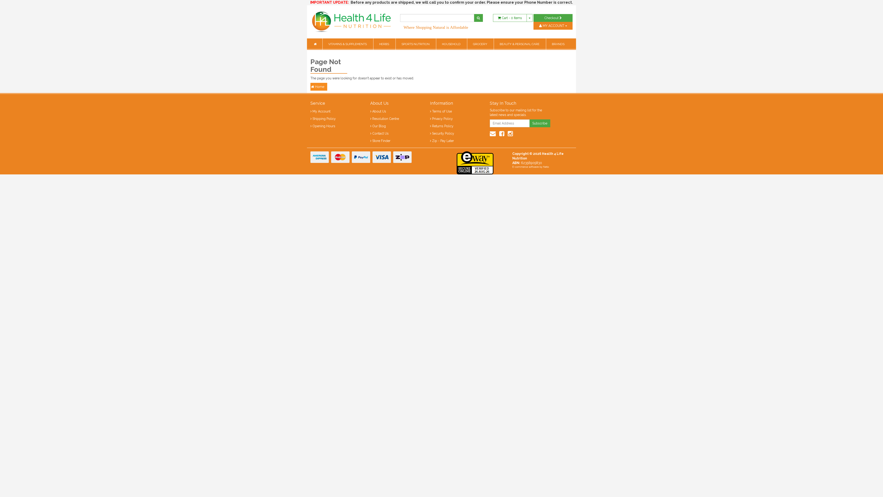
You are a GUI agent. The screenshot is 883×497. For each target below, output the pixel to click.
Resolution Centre (385, 119)
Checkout (551, 18)
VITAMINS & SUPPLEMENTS (347, 44)
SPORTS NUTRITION (415, 44)
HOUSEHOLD (451, 44)
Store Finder (381, 141)
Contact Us (380, 133)
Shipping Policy (324, 119)
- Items (512, 18)
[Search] (478, 18)
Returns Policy (442, 126)
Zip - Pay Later (443, 141)
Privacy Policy (442, 119)
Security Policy (443, 133)
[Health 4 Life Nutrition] (351, 19)
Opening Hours (323, 126)
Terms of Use (442, 111)
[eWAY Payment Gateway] (475, 162)
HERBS (384, 44)
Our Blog (379, 126)
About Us (379, 111)
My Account (321, 111)
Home (319, 87)
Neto (546, 166)
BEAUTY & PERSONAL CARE (520, 44)
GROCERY (480, 44)
